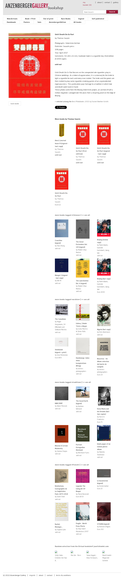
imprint (32, 575)
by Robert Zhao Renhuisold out (82, 286)
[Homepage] (34, 8)
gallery (115, 2)
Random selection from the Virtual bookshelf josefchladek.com (82, 546)
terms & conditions (63, 575)
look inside (15, 104)
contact (107, 2)
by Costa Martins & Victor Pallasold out (82, 328)
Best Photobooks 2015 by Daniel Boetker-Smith (90, 101)
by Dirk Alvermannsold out (104, 332)
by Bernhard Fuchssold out (82, 450)
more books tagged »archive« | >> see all (72, 299)
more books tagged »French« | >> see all (72, 465)
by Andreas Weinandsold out (82, 406)
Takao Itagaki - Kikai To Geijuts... (92, 556)
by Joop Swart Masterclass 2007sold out (82, 528)
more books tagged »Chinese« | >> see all (72, 215)
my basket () (87, 3)
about (99, 2)
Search (112, 12)
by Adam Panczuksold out (61, 406)
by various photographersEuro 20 (103, 367)
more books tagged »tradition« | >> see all (73, 382)
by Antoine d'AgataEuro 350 (103, 526)
